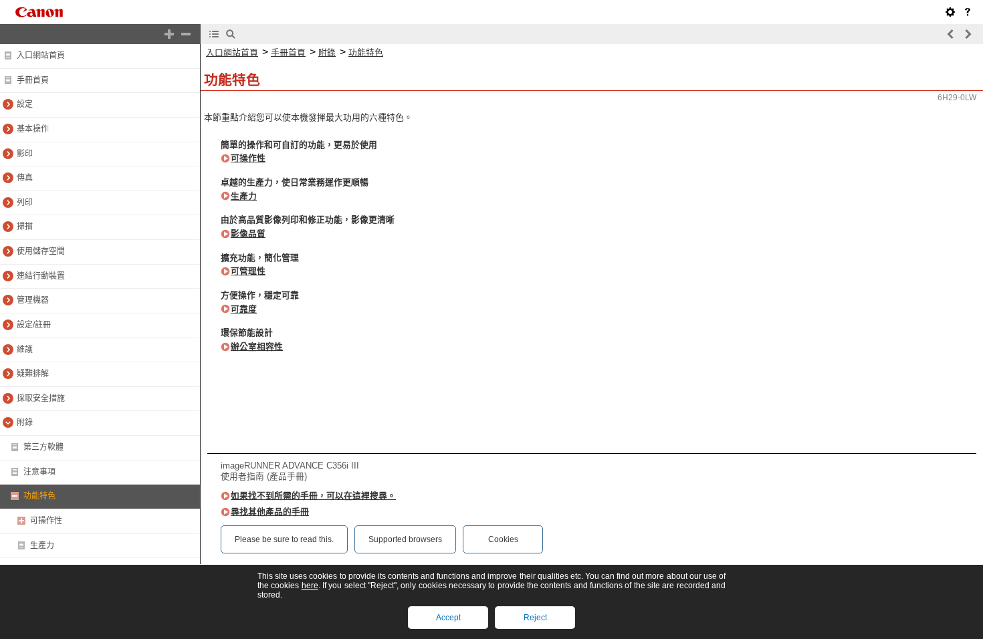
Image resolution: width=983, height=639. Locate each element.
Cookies (503, 539)
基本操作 (33, 129)
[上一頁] (951, 34)
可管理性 (248, 271)
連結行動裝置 (41, 276)
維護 (25, 349)
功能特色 (39, 496)
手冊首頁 (33, 80)
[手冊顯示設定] (950, 12)
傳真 (25, 177)
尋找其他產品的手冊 (270, 512)
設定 (25, 104)
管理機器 (33, 300)
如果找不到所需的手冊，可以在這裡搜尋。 (313, 496)
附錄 (25, 422)
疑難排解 (33, 373)
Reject (535, 617)
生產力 (42, 545)
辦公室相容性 (257, 347)
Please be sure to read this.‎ (284, 539)
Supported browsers (405, 539)
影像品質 (248, 234)
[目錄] (214, 34)
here (310, 585)
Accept (448, 617)
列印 (25, 202)
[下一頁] (967, 34)
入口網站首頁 (41, 55)
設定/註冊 (34, 325)
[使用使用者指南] (967, 12)
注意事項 (39, 472)
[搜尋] (230, 34)
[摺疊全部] (186, 34)
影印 (25, 153)
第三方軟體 (43, 447)
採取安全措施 (41, 398)
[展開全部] (169, 34)
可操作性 (46, 520)
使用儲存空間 (41, 251)
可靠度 (244, 309)
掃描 (25, 226)
